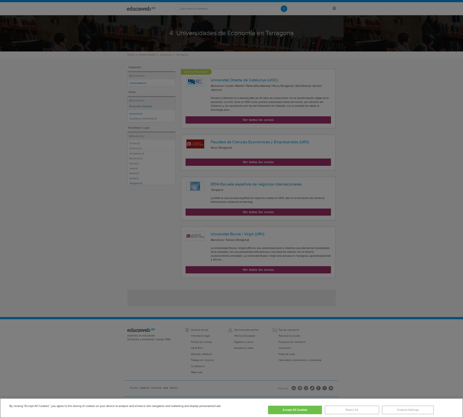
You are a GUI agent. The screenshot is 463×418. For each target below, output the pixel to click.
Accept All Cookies (295, 410)
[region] (231, 408)
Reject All (352, 410)
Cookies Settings (408, 410)
